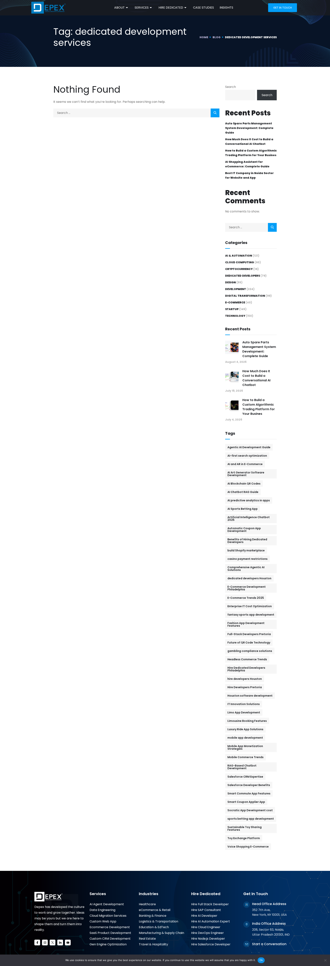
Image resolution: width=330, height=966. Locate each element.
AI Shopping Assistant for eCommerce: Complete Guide (247, 164)
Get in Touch (282, 8)
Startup (232, 309)
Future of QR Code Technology (248, 642)
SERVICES (142, 7)
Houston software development (250, 696)
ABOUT (119, 7)
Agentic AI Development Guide (248, 447)
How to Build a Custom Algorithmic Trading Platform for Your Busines (251, 153)
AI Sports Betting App (242, 509)
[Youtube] (68, 942)
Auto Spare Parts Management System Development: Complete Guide (249, 128)
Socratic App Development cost (250, 810)
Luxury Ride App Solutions (245, 729)
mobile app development (245, 738)
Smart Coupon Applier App (246, 802)
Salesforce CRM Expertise (245, 777)
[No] (325, 960)
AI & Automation (238, 256)
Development (235, 289)
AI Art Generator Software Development (245, 474)
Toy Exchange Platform (243, 838)
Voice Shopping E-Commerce (248, 846)
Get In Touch (255, 893)
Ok (261, 960)
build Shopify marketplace (246, 550)
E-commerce (235, 302)
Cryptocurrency (239, 269)
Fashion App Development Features (245, 624)
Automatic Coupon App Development (244, 529)
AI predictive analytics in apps (248, 500)
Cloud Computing (239, 262)
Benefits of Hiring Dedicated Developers (247, 540)
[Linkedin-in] (60, 942)
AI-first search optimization (247, 456)
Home (204, 37)
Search (230, 87)
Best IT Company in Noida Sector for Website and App (249, 175)
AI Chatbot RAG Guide (242, 492)
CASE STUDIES (203, 7)
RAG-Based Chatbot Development (241, 767)
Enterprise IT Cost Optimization (249, 606)
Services (98, 893)
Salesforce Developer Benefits (248, 785)
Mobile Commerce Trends (245, 757)
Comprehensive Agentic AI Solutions (245, 568)
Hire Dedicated (205, 893)
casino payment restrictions (247, 559)
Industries (148, 893)
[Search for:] (136, 113)
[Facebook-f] (37, 942)
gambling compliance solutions (249, 651)
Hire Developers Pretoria (244, 687)
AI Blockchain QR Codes (243, 483)
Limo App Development (243, 712)
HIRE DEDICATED (171, 7)
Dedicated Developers (242, 276)
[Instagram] (45, 942)
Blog (217, 37)
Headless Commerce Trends (247, 659)
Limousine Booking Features (247, 721)
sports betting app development (250, 819)
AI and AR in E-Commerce (245, 464)
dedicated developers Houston (249, 578)
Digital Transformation (245, 296)
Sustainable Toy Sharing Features (244, 828)
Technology (235, 316)
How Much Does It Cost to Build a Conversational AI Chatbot (249, 141)
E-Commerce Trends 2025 (245, 598)
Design (230, 282)
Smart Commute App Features (248, 793)
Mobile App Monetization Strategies (245, 747)
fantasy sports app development (250, 615)
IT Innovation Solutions (243, 704)
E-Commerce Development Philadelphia (246, 588)
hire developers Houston (244, 679)
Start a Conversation (269, 944)
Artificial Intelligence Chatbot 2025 (248, 518)
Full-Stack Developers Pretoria (249, 634)
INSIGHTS (226, 7)
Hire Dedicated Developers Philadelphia (246, 669)
